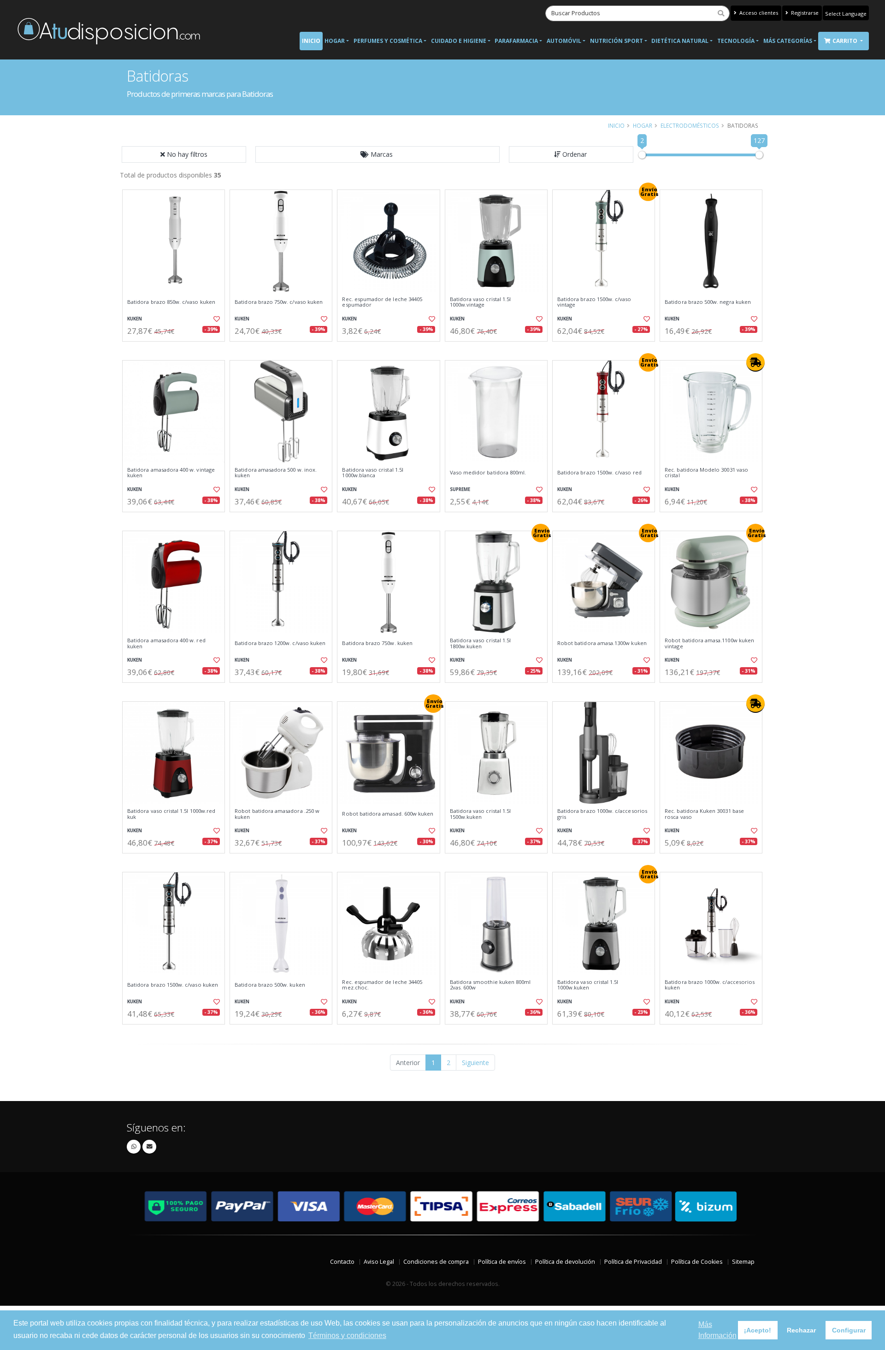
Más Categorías (787, 41)
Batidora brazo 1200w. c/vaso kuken (280, 643)
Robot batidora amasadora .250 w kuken (277, 814)
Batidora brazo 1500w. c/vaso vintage (594, 302)
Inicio (311, 41)
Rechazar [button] (801, 1330)
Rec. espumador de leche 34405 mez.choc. (382, 985)
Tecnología (736, 41)
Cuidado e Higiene (458, 41)
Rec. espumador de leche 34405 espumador (382, 302)
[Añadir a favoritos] (216, 319)
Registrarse (804, 12)
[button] (377, 154)
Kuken (134, 319)
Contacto (342, 1262)
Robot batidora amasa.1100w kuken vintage (709, 643)
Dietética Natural (679, 41)
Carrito (845, 41)
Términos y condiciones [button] (347, 1335)
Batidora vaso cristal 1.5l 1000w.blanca (372, 473)
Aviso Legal (379, 1262)
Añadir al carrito (176, 349)
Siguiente (475, 1062)
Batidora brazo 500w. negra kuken (708, 302)
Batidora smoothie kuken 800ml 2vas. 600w (490, 985)
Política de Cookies (697, 1262)
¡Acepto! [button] (757, 1330)
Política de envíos (502, 1262)
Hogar (334, 41)
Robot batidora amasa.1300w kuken (602, 643)
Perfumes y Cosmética (388, 41)
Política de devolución (565, 1262)
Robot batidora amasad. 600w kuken (387, 814)
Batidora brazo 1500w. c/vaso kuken (172, 985)
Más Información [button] (717, 1329)
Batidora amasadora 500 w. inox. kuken (276, 473)
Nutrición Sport (616, 41)
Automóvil (564, 41)
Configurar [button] (849, 1330)
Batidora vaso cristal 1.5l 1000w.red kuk (171, 814)
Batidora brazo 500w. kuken (270, 985)
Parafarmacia (516, 41)
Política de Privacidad (633, 1262)
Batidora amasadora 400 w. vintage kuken (171, 473)
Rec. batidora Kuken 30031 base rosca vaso (704, 814)
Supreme (460, 489)
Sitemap (743, 1262)
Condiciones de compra (436, 1262)
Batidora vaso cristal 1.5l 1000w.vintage (480, 302)
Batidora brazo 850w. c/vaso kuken (171, 302)
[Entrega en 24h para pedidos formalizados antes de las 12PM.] (755, 362)
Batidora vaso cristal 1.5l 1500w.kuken (480, 814)
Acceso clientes (758, 12)
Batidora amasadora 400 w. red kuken (166, 643)
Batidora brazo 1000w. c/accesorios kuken (710, 985)
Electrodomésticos (690, 125)
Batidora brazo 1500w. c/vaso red (599, 472)
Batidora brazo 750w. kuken (377, 643)
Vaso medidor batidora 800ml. (488, 472)
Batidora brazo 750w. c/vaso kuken (279, 302)
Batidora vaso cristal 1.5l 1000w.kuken (587, 985)
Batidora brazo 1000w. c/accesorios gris (602, 814)
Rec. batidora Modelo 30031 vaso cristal (706, 473)
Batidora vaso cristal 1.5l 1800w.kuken (480, 643)
